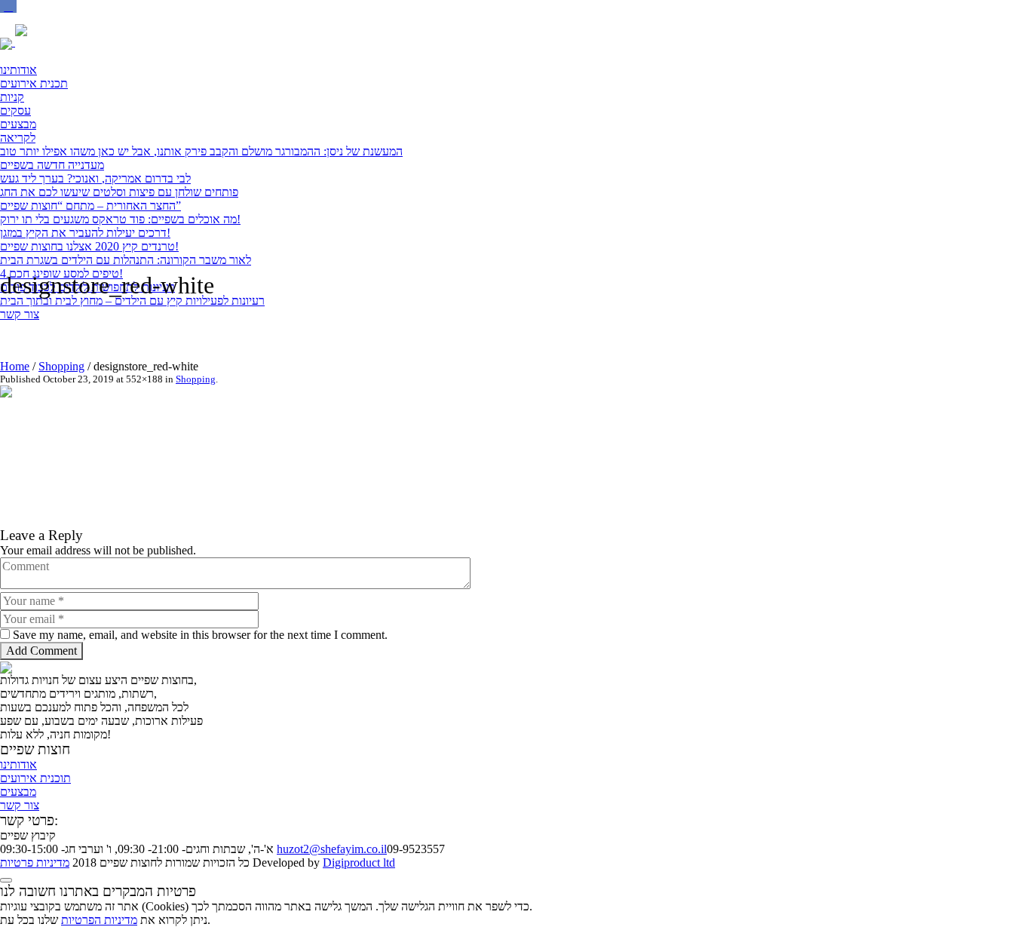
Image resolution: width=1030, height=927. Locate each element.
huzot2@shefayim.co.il (332, 849)
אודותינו (18, 764)
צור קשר (19, 805)
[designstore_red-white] (208, 455)
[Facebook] (8, 6)
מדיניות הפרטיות (99, 919)
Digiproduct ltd (359, 862)
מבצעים (18, 791)
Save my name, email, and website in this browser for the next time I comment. (200, 634)
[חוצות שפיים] (60, 41)
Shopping (61, 366)
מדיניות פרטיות (34, 862)
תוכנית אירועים (35, 778)
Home (14, 366)
